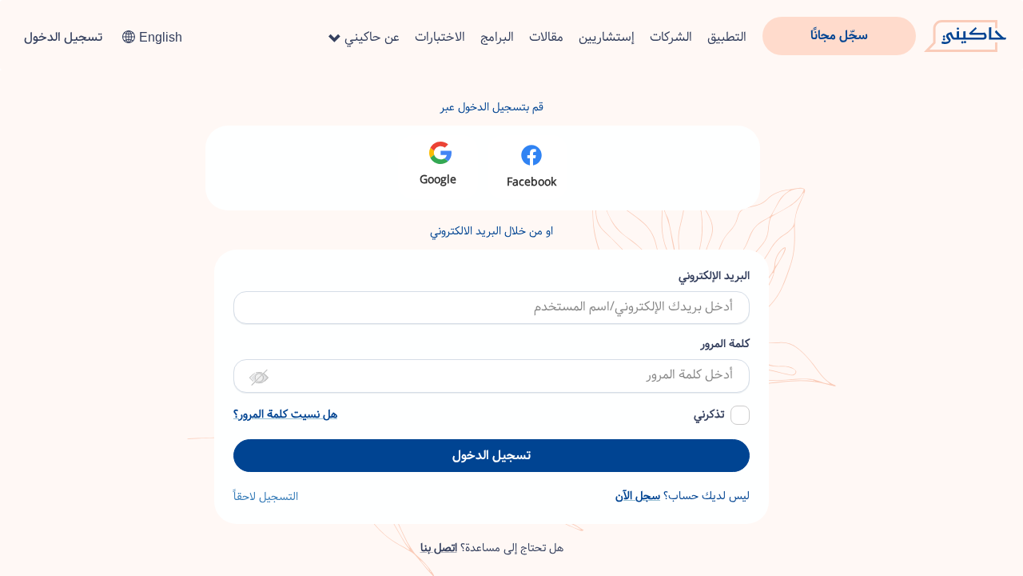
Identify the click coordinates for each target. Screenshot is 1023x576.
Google (438, 180)
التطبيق (726, 37)
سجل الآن (637, 496)
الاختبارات (440, 37)
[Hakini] (965, 31)
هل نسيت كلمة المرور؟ (285, 414)
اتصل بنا (438, 548)
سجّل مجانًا (839, 36)
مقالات (546, 37)
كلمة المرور (725, 345)
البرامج (497, 37)
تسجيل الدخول (63, 37)
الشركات (671, 37)
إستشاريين (607, 37)
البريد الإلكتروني (714, 277)
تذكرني (709, 414)
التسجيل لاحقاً (265, 497)
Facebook (531, 182)
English (160, 37)
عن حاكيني (370, 37)
